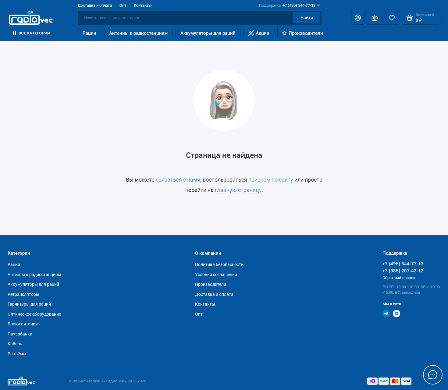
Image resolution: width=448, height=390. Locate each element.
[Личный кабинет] (357, 18)
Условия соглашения (216, 274)
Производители (306, 33)
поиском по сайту (270, 179)
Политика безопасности (219, 264)
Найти (306, 17)
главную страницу (238, 190)
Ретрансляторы (23, 294)
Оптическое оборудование (34, 314)
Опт (122, 5)
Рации (89, 33)
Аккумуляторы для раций (208, 33)
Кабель (15, 343)
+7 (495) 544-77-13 (287, 5)
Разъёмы (17, 353)
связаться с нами (178, 179)
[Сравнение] (374, 18)
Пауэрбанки (20, 334)
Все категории (34, 33)
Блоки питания (23, 323)
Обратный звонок (398, 277)
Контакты (142, 5)
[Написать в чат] (433, 375)
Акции (262, 33)
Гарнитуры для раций (29, 304)
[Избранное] (391, 18)
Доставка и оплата (95, 5)
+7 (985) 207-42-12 (403, 271)
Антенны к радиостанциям (138, 33)
